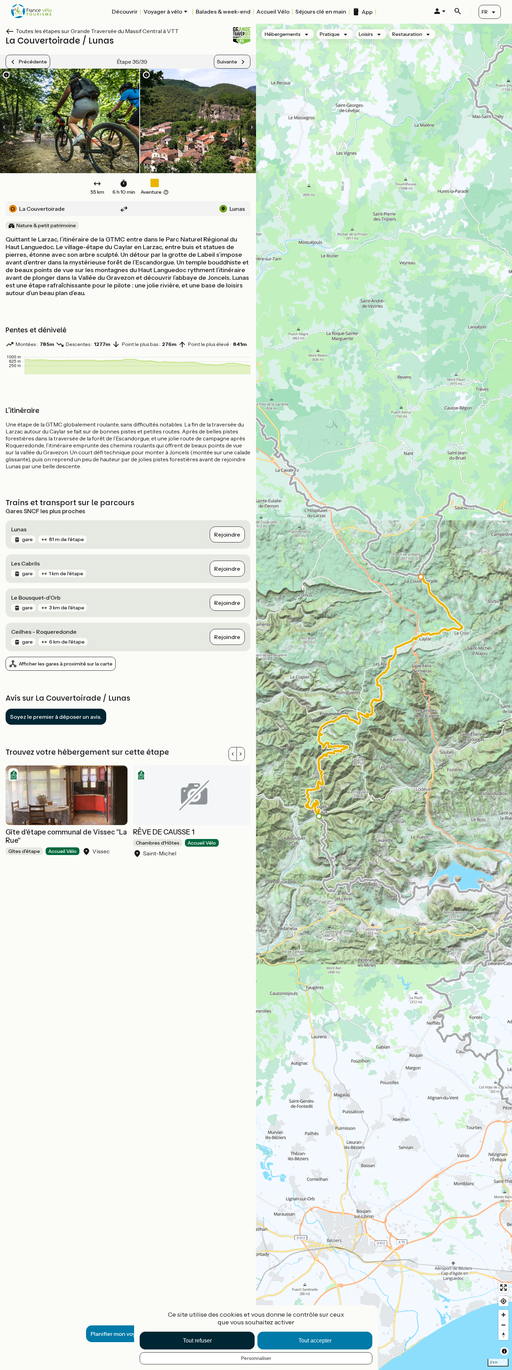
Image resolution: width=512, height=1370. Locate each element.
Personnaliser (256, 1358)
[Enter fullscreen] (503, 1288)
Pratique (330, 34)
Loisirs (366, 34)
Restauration (407, 34)
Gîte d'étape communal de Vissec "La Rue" (66, 836)
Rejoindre (227, 534)
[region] (384, 697)
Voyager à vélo (162, 11)
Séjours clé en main (320, 11)
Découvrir (125, 11)
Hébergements (283, 34)
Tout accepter (315, 1341)
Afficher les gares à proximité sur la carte (66, 664)
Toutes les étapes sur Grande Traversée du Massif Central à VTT (97, 31)
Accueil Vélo (272, 11)
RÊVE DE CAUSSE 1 (164, 832)
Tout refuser (197, 1341)
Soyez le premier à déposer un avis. (56, 716)
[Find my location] (503, 1301)
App (367, 11)
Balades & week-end (223, 11)
